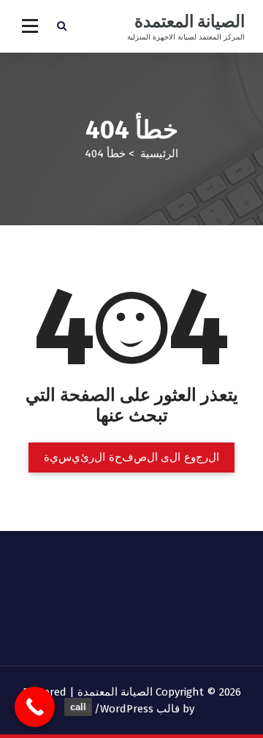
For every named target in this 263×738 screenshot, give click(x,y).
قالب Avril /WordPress (124, 708)
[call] (35, 707)
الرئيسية (159, 153)
